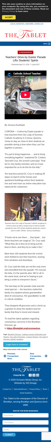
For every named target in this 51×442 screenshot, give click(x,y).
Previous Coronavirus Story (12, 356)
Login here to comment (17, 344)
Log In (12, 23)
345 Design (31, 383)
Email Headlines (26, 393)
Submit (9, 434)
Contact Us (39, 23)
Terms (45, 389)
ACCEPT (9, 17)
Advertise (20, 23)
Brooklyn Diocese (14, 334)
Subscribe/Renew (20, 389)
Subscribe (29, 23)
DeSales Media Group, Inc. (29, 380)
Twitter (34, 375)
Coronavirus (25, 52)
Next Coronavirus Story (35, 356)
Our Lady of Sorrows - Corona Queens (24, 337)
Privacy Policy (8, 11)
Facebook (30, 375)
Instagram (38, 375)
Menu (45, 44)
